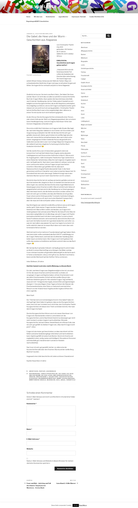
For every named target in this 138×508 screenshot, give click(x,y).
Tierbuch (83, 170)
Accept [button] (76, 505)
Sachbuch (84, 153)
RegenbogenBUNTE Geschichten (37, 21)
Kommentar (32, 404)
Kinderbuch (84, 100)
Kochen (83, 103)
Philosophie (84, 149)
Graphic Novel (85, 82)
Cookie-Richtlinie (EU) (96, 16)
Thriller (83, 167)
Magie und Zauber (86, 124)
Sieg (58, 380)
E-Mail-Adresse (33, 439)
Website (30, 449)
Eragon (32, 376)
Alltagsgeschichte (86, 51)
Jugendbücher (63, 16)
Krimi (82, 110)
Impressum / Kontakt (79, 16)
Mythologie (84, 135)
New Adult (84, 142)
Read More (83, 505)
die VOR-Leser (46, 375)
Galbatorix (53, 376)
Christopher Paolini (49, 373)
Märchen (83, 128)
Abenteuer (33, 371)
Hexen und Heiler (86, 89)
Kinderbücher (50, 16)
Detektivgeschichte (87, 68)
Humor (83, 93)
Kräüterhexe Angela (37, 380)
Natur (82, 139)
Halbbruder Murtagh (47, 378)
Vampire (83, 177)
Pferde (83, 146)
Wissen (83, 188)
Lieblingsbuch (85, 121)
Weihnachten (85, 184)
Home (28, 16)
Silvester (84, 160)
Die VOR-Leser (42, 7)
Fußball (83, 79)
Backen (83, 54)
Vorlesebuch (85, 181)
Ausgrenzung (34, 373)
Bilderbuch (84, 58)
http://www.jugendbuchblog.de (90, 202)
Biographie (84, 61)
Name (29, 429)
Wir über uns (38, 16)
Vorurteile (71, 380)
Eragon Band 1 (42, 376)
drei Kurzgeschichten (62, 375)
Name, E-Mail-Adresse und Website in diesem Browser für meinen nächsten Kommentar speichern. (50, 462)
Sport (82, 163)
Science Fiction (86, 156)
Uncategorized (85, 174)
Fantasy (42, 371)
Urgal (63, 380)
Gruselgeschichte (86, 86)
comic (83, 65)
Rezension (51, 380)
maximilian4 (48, 33)
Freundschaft (85, 75)
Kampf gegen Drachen (66, 378)
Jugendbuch (51, 371)
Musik (83, 132)
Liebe (82, 118)
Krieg (82, 107)
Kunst (83, 114)
